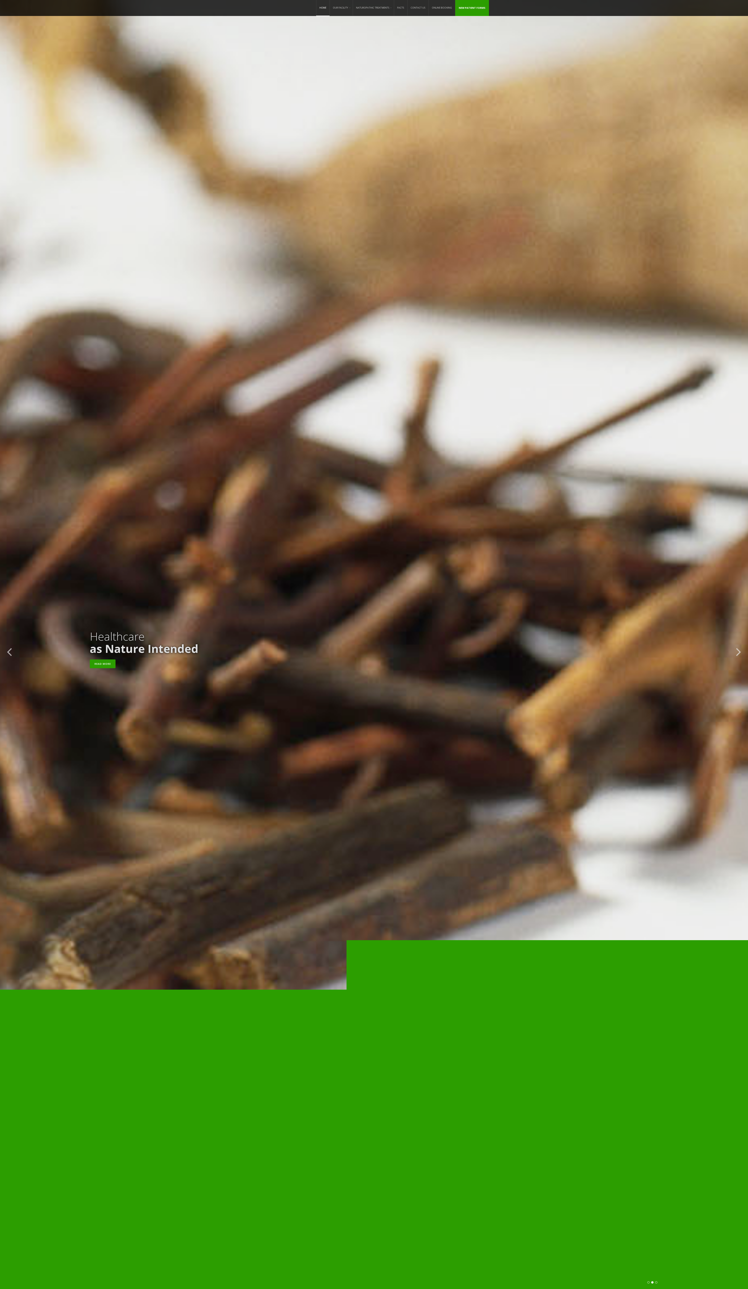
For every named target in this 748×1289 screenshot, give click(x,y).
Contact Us (418, 7)
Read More (102, 664)
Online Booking (442, 7)
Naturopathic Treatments (372, 7)
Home (322, 7)
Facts (400, 7)
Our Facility (340, 7)
